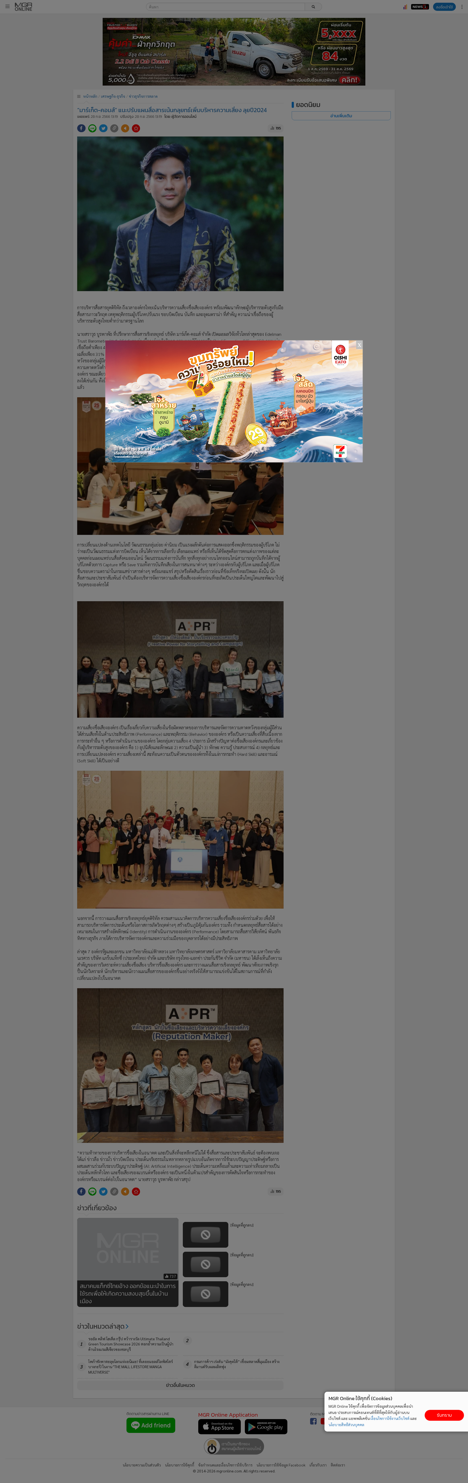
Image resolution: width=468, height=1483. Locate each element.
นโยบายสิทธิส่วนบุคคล (346, 1424)
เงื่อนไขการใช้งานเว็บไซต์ (390, 1418)
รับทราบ (444, 1415)
